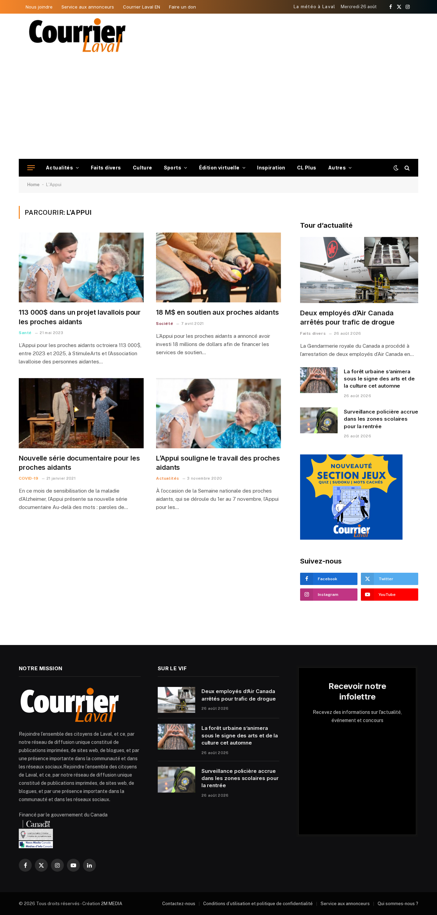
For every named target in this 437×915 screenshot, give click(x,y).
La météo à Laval (315, 6)
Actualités (59, 167)
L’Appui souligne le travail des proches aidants (218, 462)
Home (33, 184)
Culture (142, 167)
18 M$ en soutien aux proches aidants (217, 312)
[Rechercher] (406, 168)
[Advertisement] (218, 107)
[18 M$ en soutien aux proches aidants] (218, 267)
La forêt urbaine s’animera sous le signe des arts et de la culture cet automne (379, 378)
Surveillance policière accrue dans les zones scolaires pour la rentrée (381, 419)
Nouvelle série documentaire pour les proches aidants (79, 462)
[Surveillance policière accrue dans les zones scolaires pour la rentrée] (319, 420)
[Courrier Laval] (77, 35)
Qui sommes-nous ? (398, 903)
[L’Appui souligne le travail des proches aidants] (218, 413)
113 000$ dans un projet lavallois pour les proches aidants (80, 317)
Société (164, 323)
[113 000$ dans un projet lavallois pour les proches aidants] (81, 267)
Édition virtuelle (219, 167)
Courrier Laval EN (141, 7)
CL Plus (306, 167)
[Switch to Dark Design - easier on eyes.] (396, 167)
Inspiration (271, 167)
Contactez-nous (178, 903)
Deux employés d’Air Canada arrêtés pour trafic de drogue (347, 317)
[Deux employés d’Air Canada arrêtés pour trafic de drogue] (359, 270)
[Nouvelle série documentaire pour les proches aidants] (81, 413)
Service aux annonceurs (87, 7)
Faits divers (106, 167)
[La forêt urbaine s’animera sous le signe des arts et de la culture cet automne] (319, 380)
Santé (25, 332)
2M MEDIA (111, 903)
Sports (173, 167)
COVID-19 (29, 478)
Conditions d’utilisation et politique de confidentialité (258, 903)
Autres (337, 167)
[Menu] (31, 168)
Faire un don (182, 7)
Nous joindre (39, 7)
